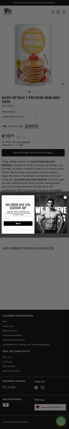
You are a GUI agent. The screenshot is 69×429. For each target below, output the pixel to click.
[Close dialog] (65, 197)
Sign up (18, 223)
